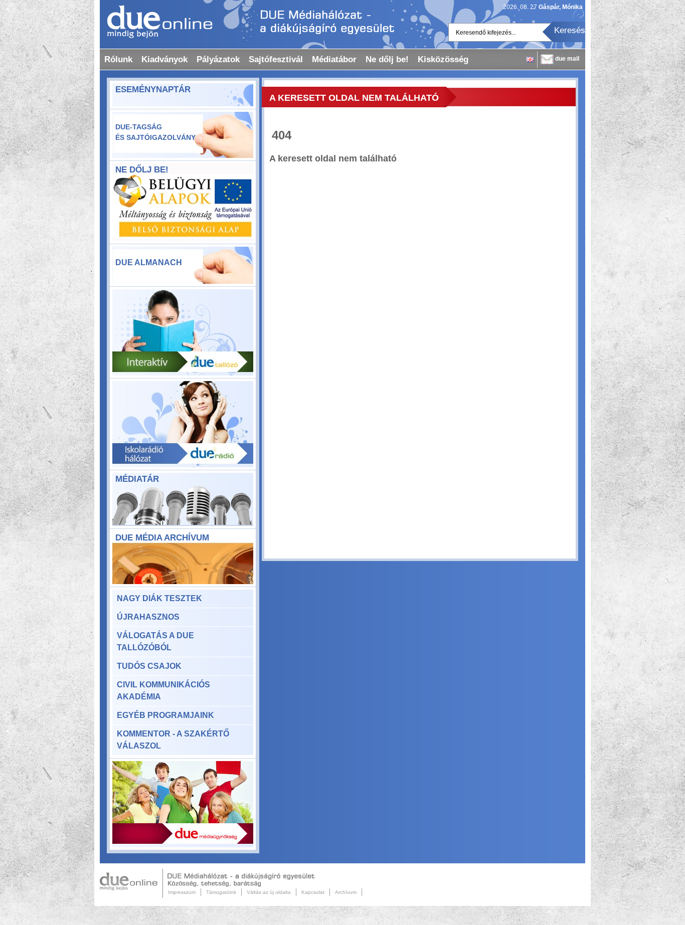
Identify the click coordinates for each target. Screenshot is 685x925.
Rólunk (118, 59)
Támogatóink (221, 892)
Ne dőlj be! (387, 59)
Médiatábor (334, 59)
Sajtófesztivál (276, 59)
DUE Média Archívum (162, 537)
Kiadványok (164, 59)
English (530, 59)
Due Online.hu (131, 883)
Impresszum (182, 892)
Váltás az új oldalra (269, 892)
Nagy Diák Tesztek (159, 598)
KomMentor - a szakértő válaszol (173, 739)
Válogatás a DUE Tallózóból (155, 641)
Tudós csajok (149, 666)
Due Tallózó (182, 332)
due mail (567, 58)
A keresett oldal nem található (354, 98)
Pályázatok (218, 59)
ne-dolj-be (182, 208)
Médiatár (137, 479)
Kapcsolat (312, 892)
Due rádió (182, 424)
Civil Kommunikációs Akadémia (163, 690)
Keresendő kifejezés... (486, 32)
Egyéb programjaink (165, 715)
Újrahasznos (148, 617)
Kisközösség (443, 59)
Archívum (346, 892)
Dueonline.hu (156, 21)
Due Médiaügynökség (182, 804)
